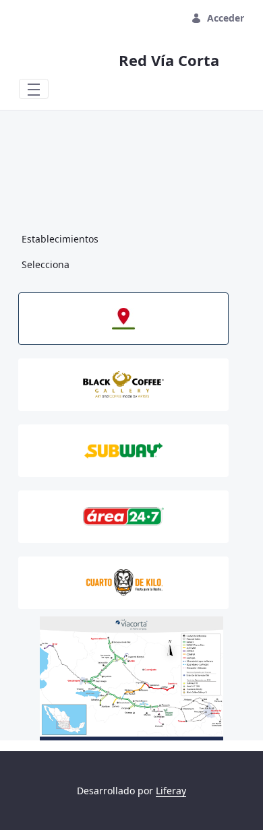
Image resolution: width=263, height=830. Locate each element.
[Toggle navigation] (34, 89)
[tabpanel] (131, 678)
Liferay (171, 790)
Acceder (225, 17)
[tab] (123, 318)
